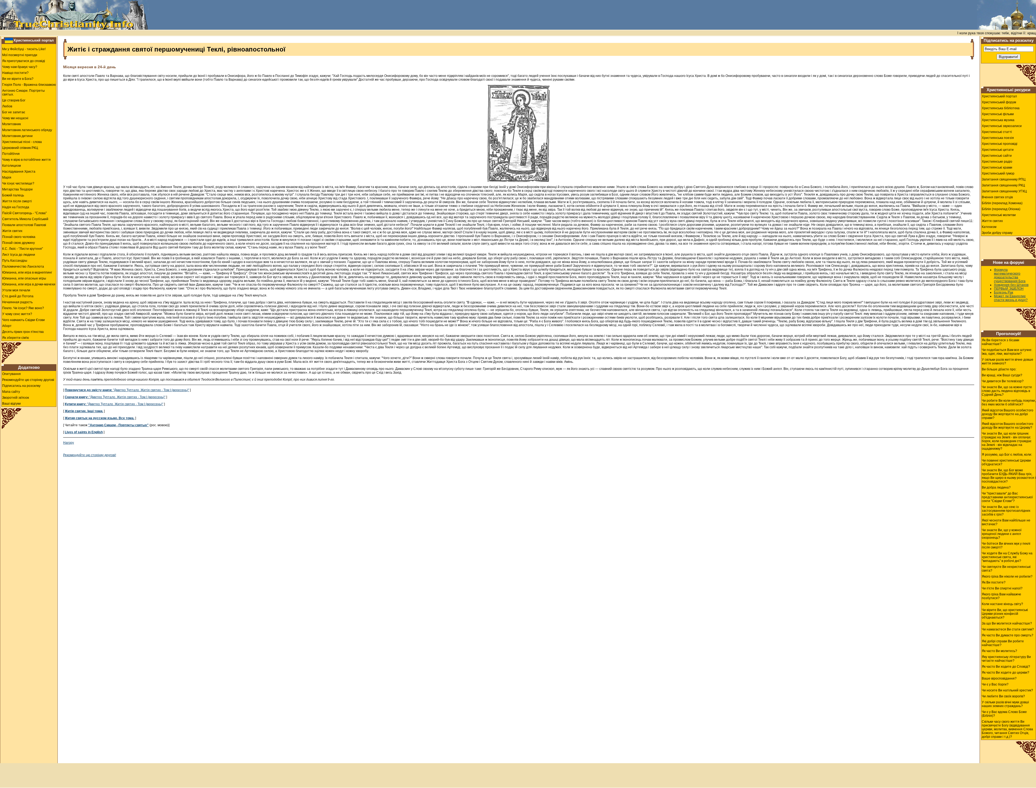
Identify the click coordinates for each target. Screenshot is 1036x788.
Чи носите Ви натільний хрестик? (1007, 690)
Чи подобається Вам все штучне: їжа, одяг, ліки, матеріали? (1007, 352)
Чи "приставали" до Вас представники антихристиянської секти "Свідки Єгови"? (1007, 497)
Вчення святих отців (997, 197)
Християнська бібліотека (1001, 108)
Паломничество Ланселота (23, 266)
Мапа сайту (11, 392)
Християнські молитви (999, 215)
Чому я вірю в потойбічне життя (26, 160)
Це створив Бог (13, 100)
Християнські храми (997, 167)
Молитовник (11, 124)
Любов (7, 106)
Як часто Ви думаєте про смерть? (1007, 635)
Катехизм (989, 227)
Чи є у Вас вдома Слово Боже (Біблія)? (1004, 714)
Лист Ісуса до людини (18, 255)
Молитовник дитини (17, 136)
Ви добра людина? (996, 487)
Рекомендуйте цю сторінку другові (28, 380)
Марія (6, 177)
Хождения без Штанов (1011, 285)
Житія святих (12, 231)
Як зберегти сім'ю (15, 338)
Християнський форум (999, 102)
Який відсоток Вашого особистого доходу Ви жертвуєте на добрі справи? (1007, 414)
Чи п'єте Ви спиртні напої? (1002, 588)
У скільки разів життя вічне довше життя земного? (1007, 361)
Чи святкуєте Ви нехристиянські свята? (1006, 568)
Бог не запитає (13, 112)
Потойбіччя (11, 154)
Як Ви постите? (994, 582)
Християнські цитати (998, 150)
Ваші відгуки (11, 403)
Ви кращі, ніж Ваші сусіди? (1002, 375)
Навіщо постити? (15, 73)
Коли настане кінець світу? (1002, 604)
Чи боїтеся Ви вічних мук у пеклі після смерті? (1006, 545)
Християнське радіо (997, 161)
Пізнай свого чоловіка (18, 237)
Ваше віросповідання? (999, 678)
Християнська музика (998, 120)
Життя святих (992, 221)
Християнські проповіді (999, 144)
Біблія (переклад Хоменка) (1002, 203)
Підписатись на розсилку (21, 386)
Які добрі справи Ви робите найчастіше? (1003, 643)
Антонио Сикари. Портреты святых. (23, 92)
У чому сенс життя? (17, 314)
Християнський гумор (998, 173)
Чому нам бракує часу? (19, 67)
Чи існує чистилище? (18, 183)
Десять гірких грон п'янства (23, 332)
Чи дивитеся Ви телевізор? (1003, 381)
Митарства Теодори (17, 189)
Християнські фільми (998, 114)
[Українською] (8, 40)
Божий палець (13, 195)
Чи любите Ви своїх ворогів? (1003, 696)
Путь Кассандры (14, 260)
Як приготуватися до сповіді (23, 61)
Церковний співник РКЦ (20, 148)
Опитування (11, 374)
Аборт (7, 326)
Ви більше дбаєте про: (999, 369)
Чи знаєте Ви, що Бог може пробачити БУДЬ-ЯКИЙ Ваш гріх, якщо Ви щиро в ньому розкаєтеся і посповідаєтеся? (1009, 475)
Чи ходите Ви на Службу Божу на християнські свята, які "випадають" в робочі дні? (1007, 557)
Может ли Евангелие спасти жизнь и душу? (1011, 298)
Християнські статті (997, 132)
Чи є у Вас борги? (995, 684)
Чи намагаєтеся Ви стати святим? (1008, 629)
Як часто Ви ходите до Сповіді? (1006, 666)
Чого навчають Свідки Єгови (23, 320)
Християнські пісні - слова (22, 142)
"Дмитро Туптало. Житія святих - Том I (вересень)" (127, 390)
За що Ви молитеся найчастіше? (1007, 623)
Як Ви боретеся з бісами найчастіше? (1000, 342)
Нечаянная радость (17, 302)
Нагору (68, 443)
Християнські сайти (997, 156)
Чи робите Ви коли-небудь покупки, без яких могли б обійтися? (1009, 402)
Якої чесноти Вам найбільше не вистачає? (1006, 522)
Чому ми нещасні (15, 118)
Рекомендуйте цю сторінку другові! (89, 455)
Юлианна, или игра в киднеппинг (27, 272)
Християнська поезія (998, 138)
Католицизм (11, 166)
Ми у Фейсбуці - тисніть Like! (24, 49)
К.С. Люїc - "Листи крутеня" (22, 249)
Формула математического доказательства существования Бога (1009, 275)
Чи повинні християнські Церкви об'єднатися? (1006, 462)
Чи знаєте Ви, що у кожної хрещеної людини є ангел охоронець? (1001, 534)
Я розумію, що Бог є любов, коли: (1007, 454)
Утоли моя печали (16, 290)
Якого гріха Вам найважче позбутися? (1001, 596)
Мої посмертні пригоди (19, 55)
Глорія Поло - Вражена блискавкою (29, 85)
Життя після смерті (17, 201)
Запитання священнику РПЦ (1003, 179)
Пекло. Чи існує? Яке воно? (23, 308)
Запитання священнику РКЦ (1003, 185)
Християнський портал (33, 40)
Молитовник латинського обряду (27, 130)
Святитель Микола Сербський (25, 219)
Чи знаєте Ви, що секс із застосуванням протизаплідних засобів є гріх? (1006, 510)
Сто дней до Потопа (17, 296)
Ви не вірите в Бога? (17, 79)
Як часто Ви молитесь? (999, 651)
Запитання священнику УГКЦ (1004, 191)
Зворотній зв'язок (15, 398)
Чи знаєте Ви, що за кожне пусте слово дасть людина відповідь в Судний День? (1007, 391)
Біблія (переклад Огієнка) (1001, 209)
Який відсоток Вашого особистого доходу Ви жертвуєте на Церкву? (1007, 425)
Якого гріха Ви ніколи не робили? (1007, 576)
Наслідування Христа (18, 171)
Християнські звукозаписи (1002, 126)
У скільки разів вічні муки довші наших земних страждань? (1005, 704)
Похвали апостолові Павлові (24, 225)
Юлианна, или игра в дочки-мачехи (28, 284)
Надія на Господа (15, 207)
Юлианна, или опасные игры (24, 278)
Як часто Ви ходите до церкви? (1005, 672)
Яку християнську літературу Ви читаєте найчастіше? (1006, 659)
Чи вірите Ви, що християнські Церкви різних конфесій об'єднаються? (1005, 613)
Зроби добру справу (997, 233)
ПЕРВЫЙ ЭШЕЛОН (1009, 289)
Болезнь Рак (1003, 292)
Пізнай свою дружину (18, 243)
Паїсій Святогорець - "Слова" (24, 213)
